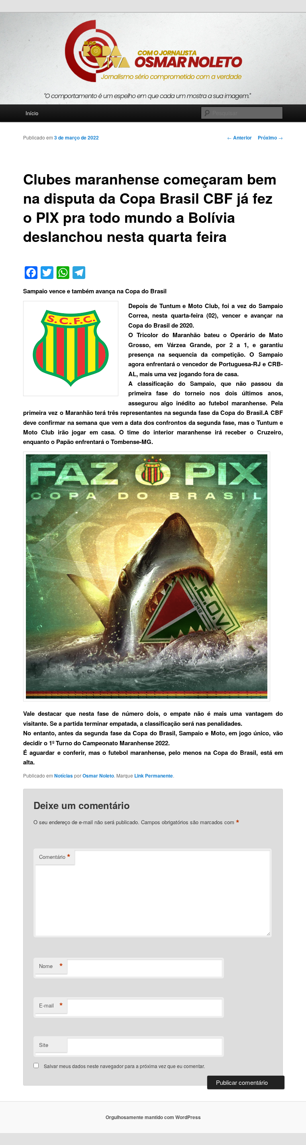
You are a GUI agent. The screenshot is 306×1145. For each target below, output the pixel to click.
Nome (51, 966)
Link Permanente (153, 775)
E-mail (51, 1005)
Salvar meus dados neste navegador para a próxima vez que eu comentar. (124, 1066)
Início (32, 113)
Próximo (270, 137)
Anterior (239, 137)
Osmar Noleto (98, 775)
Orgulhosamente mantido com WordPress (153, 1117)
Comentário (55, 856)
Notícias (63, 775)
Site (43, 1045)
